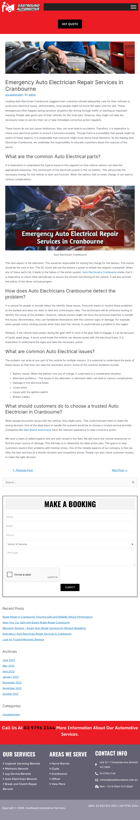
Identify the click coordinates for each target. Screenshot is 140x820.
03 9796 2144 (39, 727)
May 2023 (9, 665)
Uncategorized (13, 94)
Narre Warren (60, 763)
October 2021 (10, 693)
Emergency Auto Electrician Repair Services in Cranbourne (37, 633)
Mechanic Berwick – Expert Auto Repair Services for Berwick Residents (44, 628)
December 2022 (12, 682)
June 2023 (9, 660)
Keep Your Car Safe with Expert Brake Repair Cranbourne (36, 622)
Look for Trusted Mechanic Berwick (23, 639)
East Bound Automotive (37, 429)
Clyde (55, 768)
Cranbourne (59, 773)
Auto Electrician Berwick (21, 779)
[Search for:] (70, 482)
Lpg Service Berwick (18, 773)
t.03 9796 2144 (128, 806)
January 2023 (11, 676)
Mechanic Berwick (16, 768)
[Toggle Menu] (133, 7)
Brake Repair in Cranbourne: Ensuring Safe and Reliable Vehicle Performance (48, 616)
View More (58, 784)
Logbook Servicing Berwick (22, 763)
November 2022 (12, 688)
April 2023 (9, 671)
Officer (56, 779)
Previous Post (23, 470)
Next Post (119, 470)
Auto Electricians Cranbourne (99, 272)
